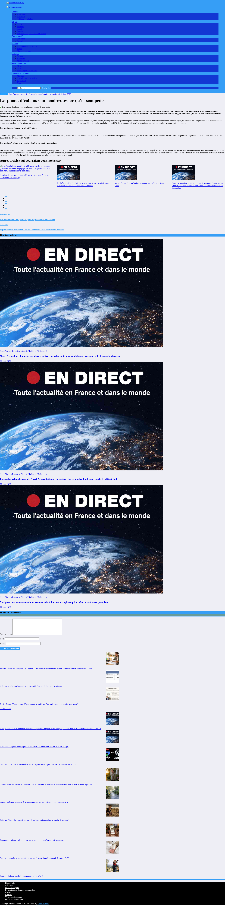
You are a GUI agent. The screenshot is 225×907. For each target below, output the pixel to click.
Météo (19, 66)
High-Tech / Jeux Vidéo (27, 78)
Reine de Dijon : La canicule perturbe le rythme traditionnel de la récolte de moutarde (35, 820)
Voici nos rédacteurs (13, 897)
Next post (4, 225)
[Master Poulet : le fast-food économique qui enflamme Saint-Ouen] (126, 172)
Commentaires (6, 634)
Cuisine (20, 56)
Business (20, 26)
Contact (8, 894)
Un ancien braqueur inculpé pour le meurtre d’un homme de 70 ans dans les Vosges (34, 746)
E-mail (3, 643)
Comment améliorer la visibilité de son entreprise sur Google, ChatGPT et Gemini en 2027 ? (38, 764)
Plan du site (10, 883)
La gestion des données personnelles (20, 890)
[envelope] (6, 203)
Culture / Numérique (20, 73)
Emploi (20, 41)
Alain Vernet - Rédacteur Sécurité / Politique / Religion (23, 351)
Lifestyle (15, 53)
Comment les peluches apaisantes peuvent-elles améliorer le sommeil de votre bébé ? (34, 858)
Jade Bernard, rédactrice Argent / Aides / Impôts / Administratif (34, 94)
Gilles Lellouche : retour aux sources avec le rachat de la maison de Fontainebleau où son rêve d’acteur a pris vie (46, 784)
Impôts (20, 29)
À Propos (9, 885)
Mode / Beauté (23, 61)
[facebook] (6, 196)
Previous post (5, 214)
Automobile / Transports (27, 46)
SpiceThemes (43, 904)
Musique (20, 76)
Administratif (17, 36)
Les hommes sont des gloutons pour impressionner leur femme (27, 219)
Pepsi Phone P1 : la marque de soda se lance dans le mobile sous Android (32, 230)
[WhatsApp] (6, 208)
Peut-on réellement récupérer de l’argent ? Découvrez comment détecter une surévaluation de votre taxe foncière (46, 668)
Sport (19, 68)
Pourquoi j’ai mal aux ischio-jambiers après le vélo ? (21, 876)
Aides (19, 24)
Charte (8, 892)
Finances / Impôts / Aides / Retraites (31, 33)
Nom (2, 639)
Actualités (21, 17)
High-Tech (21, 80)
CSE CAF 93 (5, 708)
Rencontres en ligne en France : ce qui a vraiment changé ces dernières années (32, 840)
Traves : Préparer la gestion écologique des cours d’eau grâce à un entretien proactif (34, 802)
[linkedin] (6, 201)
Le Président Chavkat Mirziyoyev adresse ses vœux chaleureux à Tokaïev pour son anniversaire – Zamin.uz (83, 184)
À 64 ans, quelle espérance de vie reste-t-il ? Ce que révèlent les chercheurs (31, 686)
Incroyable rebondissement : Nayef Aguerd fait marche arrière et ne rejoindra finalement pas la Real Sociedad (58, 479)
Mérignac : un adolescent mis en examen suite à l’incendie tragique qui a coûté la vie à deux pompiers (54, 602)
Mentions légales (12, 887)
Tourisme (21, 58)
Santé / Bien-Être (19, 63)
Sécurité (15, 12)
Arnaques (21, 14)
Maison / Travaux (24, 51)
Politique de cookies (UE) (15, 899)
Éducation (21, 39)
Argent (14, 22)
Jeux (19, 83)
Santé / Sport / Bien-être (27, 71)
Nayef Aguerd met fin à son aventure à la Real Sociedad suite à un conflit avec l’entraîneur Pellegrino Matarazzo (60, 356)
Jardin (19, 49)
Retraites (20, 31)
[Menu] (7, 5)
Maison (15, 44)
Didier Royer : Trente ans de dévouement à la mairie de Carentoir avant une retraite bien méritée (39, 704)
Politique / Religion (25, 19)
